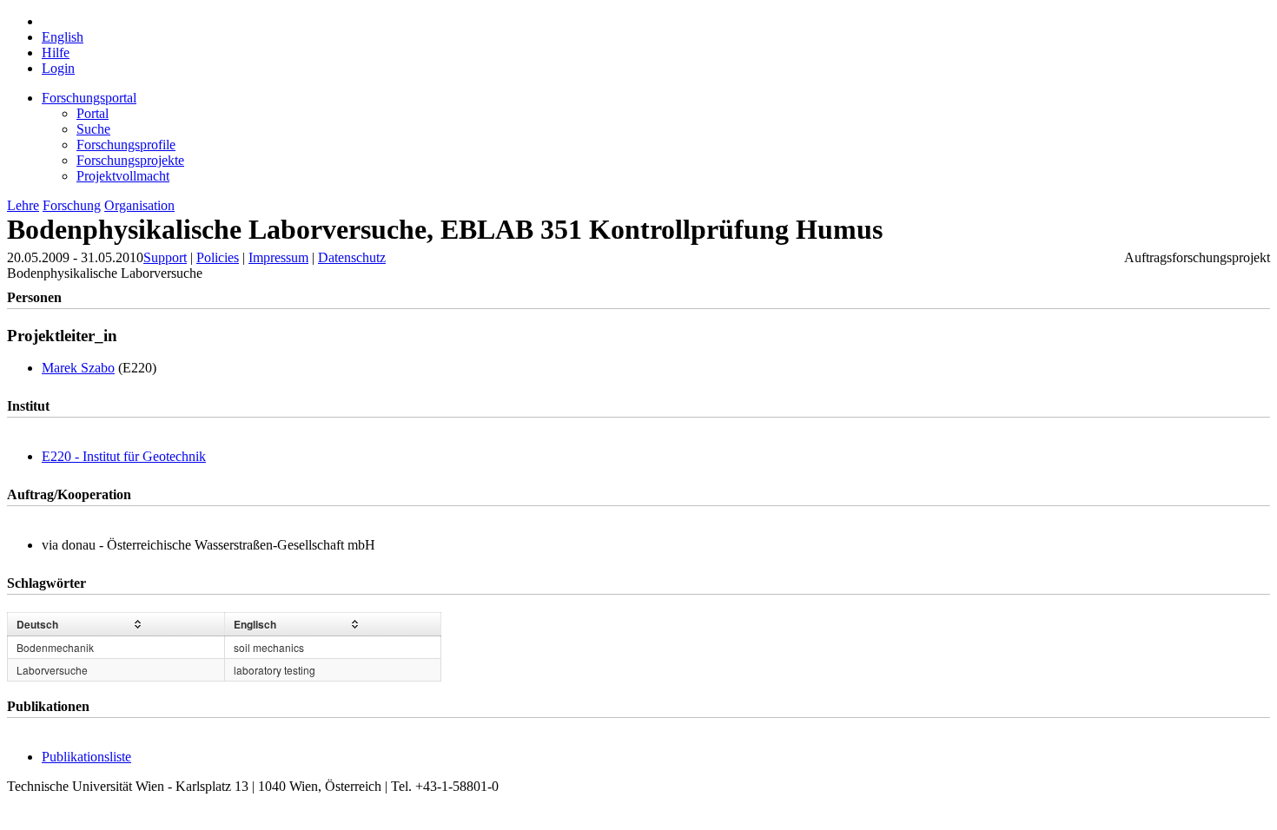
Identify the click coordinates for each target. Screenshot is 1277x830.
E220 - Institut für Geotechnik (124, 456)
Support (165, 257)
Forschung (72, 205)
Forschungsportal (89, 97)
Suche (93, 129)
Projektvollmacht (122, 175)
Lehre (23, 205)
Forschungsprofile (125, 144)
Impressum (278, 257)
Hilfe (55, 52)
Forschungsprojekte (130, 160)
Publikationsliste (86, 756)
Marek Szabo (78, 367)
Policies (217, 257)
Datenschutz (352, 257)
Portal (92, 113)
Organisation (139, 205)
